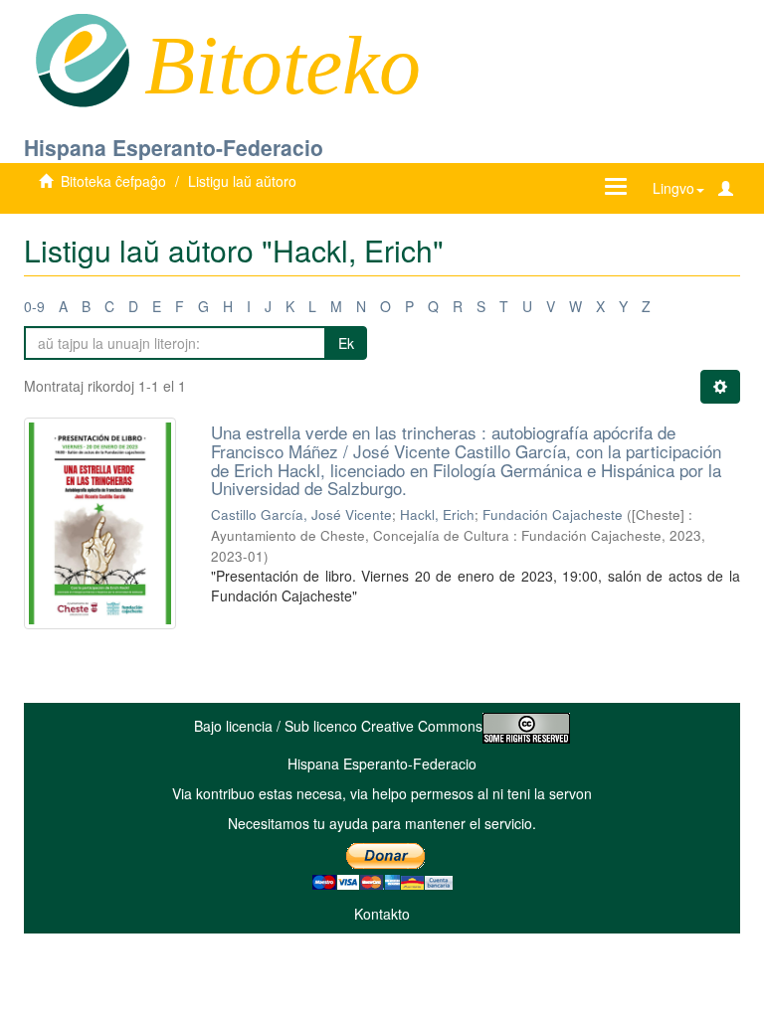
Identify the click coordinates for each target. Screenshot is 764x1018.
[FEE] (82, 59)
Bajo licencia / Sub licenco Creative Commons (338, 726)
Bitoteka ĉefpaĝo (113, 181)
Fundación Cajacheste (552, 514)
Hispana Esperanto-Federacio (173, 147)
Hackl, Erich (437, 514)
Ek (346, 343)
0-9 (34, 306)
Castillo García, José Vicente (301, 514)
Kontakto (382, 914)
